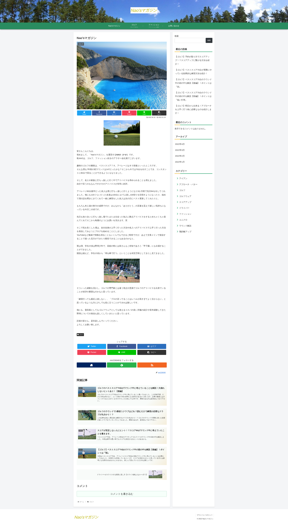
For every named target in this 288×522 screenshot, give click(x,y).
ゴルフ (81, 334)
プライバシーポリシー (205, 515)
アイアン (183, 178)
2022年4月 (180, 144)
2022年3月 (180, 150)
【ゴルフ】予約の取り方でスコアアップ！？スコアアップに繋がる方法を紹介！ (192, 60)
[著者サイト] (91, 365)
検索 (177, 36)
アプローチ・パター (188, 184)
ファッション (185, 214)
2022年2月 (180, 156)
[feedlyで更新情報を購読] (121, 365)
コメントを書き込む (121, 493)
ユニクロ (183, 220)
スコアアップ (185, 202)
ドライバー (184, 208)
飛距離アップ (185, 232)
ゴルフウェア (185, 196)
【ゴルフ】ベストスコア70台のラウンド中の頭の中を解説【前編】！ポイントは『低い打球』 (193, 96)
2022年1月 (180, 162)
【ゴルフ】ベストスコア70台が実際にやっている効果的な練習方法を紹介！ (193, 72)
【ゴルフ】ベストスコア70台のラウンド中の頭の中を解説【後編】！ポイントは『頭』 (193, 83)
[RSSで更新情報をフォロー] (152, 365)
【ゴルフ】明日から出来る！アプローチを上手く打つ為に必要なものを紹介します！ (193, 109)
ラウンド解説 (185, 226)
